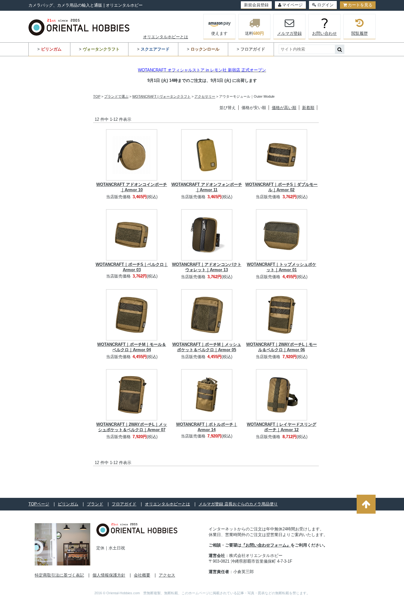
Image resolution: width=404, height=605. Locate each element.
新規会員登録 (256, 5)
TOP (96, 96)
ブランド (95, 504)
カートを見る (360, 5)
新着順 (308, 107)
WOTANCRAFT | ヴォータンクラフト (161, 96)
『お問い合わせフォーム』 (266, 545)
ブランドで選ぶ (116, 96)
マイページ (292, 5)
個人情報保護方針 (108, 575)
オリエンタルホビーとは (165, 36)
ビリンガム (68, 504)
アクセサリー (204, 96)
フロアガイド (124, 504)
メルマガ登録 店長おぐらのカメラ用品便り (238, 504)
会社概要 (142, 575)
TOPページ (38, 504)
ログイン (325, 5)
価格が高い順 (284, 107)
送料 (254, 33)
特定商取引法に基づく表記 (59, 575)
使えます (219, 33)
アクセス (167, 575)
